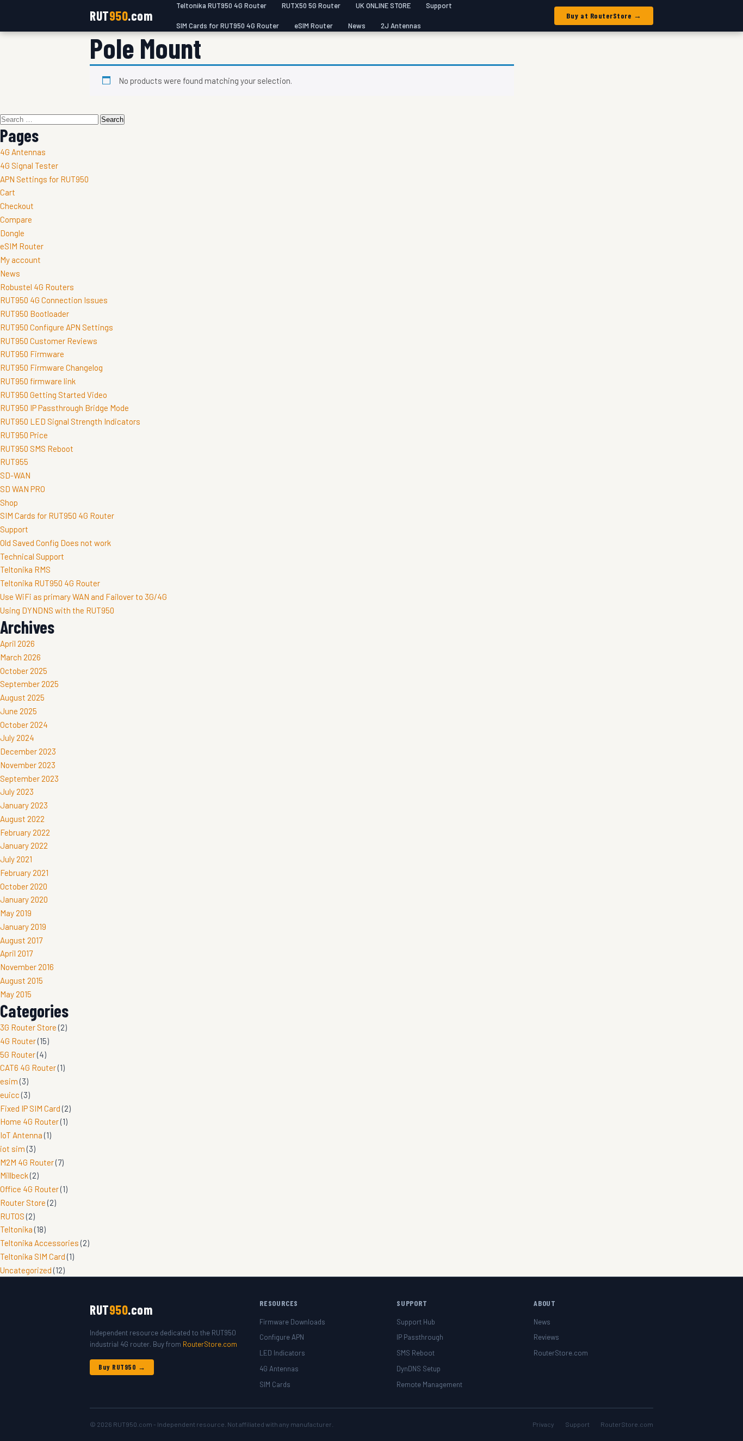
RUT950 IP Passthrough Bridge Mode (64, 408)
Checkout (17, 206)
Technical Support (32, 556)
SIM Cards (274, 1384)
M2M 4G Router (27, 1162)
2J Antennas (401, 25)
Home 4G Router (29, 1121)
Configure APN (281, 1337)
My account (20, 260)
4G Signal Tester (29, 165)
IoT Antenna (21, 1135)
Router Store (23, 1202)
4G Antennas (23, 152)
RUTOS (12, 1216)
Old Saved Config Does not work (55, 543)
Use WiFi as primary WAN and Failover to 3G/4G (83, 597)
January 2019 (23, 926)
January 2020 (24, 899)
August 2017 (21, 940)
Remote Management (429, 1384)
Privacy (543, 1424)
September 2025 (29, 684)
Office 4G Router (29, 1189)
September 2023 (29, 778)
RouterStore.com (210, 1344)
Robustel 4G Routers (37, 287)
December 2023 (28, 751)
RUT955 (14, 462)
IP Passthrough (420, 1337)
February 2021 (24, 873)
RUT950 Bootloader (34, 313)
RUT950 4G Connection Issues (54, 300)
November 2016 (27, 967)
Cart (7, 192)
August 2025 (22, 697)
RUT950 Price (24, 435)
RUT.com (121, 15)
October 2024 (24, 724)
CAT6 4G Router (28, 1067)
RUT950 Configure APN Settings (56, 327)
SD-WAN (15, 475)
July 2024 (17, 738)
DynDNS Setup (419, 1368)
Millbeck (14, 1175)
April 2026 (17, 643)
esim (9, 1081)
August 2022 (22, 819)
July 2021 (16, 859)
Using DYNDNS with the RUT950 (57, 610)
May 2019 (16, 913)
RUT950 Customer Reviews (48, 341)
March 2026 (20, 657)
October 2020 (23, 886)
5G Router (17, 1054)
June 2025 (18, 711)
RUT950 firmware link (38, 381)
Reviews (546, 1337)
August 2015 (21, 980)
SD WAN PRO (22, 489)
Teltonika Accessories (39, 1243)
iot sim (12, 1149)
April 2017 (16, 953)
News (357, 25)
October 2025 (23, 671)
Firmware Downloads (292, 1321)
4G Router (18, 1041)
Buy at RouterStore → (603, 15)
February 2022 (25, 832)
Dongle (12, 233)
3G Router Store (28, 1027)
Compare (16, 219)
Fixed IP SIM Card (30, 1108)
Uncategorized (26, 1270)
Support (14, 529)
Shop (9, 502)
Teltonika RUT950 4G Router (50, 583)
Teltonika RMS (25, 569)
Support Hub (416, 1321)
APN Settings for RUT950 (44, 179)
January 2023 (24, 805)
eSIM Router (313, 25)
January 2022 (24, 845)
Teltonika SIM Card (32, 1256)
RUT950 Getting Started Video (53, 395)
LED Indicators (282, 1352)
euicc (10, 1095)
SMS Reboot (416, 1352)
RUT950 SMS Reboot (36, 448)
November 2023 (27, 765)
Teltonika (16, 1229)
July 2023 (17, 791)
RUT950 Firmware (32, 354)
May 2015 (16, 994)
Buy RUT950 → (121, 1367)
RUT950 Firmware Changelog (51, 367)
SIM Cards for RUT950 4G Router (227, 25)
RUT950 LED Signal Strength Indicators (70, 421)
